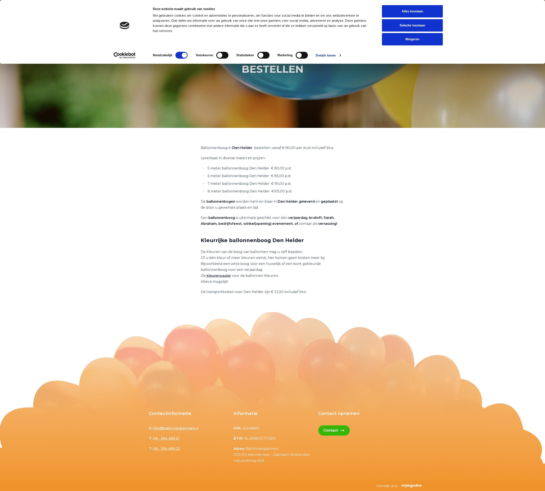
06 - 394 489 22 (166, 449)
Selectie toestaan (412, 25)
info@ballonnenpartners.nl (175, 428)
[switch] (222, 55)
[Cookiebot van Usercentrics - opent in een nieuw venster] (124, 55)
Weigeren (412, 39)
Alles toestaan (412, 11)
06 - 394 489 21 (166, 438)
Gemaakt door (387, 486)
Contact (334, 430)
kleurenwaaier (218, 276)
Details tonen (326, 55)
